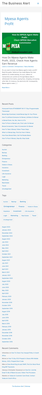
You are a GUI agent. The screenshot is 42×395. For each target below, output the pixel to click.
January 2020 (6, 299)
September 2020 (7, 278)
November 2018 (7, 335)
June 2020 (5, 287)
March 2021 (5, 272)
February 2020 (6, 296)
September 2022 (7, 236)
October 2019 (6, 305)
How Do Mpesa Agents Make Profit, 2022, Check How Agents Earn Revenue (19, 60)
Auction (4, 149)
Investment (5, 170)
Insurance (5, 167)
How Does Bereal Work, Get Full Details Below (16, 135)
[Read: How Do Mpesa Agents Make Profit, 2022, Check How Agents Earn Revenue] (21, 43)
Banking (4, 155)
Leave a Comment (8, 66)
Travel (4, 186)
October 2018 (6, 338)
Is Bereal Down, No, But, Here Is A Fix (14, 120)
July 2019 (5, 314)
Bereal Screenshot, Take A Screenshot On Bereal (17, 126)
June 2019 (5, 317)
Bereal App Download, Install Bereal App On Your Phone (19, 114)
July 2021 (5, 263)
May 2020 (5, 290)
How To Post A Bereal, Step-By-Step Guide (15, 138)
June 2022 (5, 245)
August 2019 (6, 311)
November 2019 (7, 302)
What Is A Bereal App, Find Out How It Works (16, 132)
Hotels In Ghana (7, 164)
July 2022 (5, 242)
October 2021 (6, 254)
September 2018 (7, 341)
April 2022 (5, 251)
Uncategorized (6, 189)
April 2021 (5, 269)
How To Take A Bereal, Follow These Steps (15, 129)
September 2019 (7, 308)
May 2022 (5, 248)
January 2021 (6, 275)
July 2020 (5, 284)
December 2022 (7, 233)
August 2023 (6, 227)
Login (3, 177)
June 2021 (5, 266)
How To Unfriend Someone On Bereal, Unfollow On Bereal (20, 117)
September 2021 (7, 257)
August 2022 (6, 239)
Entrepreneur (19, 66)
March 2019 (6, 323)
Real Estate (5, 183)
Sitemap (27, 386)
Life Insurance (6, 173)
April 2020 (5, 293)
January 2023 (6, 230)
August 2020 (6, 281)
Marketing (5, 180)
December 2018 (7, 332)
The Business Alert (16, 3)
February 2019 (6, 326)
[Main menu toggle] (38, 3)
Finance (4, 161)
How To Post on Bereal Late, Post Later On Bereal (18, 123)
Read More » (6, 88)
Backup (4, 152)
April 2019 (5, 320)
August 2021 (6, 260)
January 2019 (6, 329)
